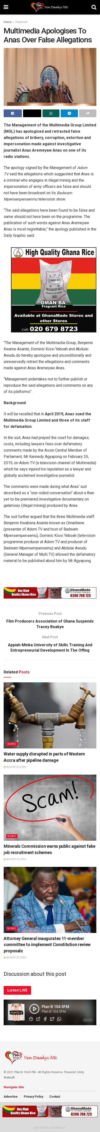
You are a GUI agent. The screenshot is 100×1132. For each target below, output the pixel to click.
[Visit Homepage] (50, 7)
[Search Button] (94, 7)
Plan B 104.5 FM (25, 1072)
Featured (21, 22)
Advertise (11, 1096)
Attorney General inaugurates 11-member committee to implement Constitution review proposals (47, 944)
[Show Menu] (6, 7)
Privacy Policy (33, 1096)
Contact (54, 1096)
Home (8, 22)
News (12, 744)
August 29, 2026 (16, 767)
